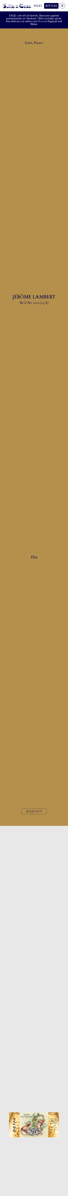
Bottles (51, 5)
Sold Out (34, 811)
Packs (38, 5)
